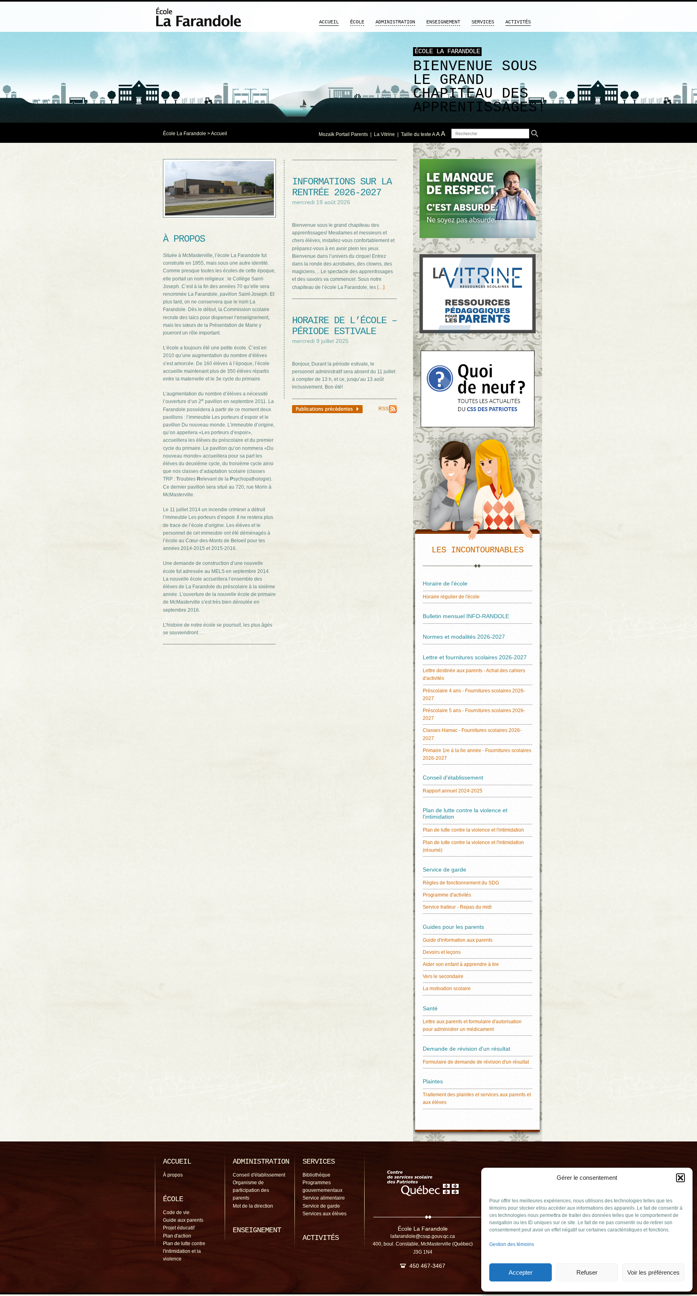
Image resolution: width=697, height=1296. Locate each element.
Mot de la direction (253, 1206)
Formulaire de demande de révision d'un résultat (476, 1062)
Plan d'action (177, 1236)
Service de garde (321, 1206)
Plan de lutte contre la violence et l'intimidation (473, 830)
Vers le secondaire (443, 976)
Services (483, 22)
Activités (518, 22)
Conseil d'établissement (259, 1175)
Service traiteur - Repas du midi (457, 907)
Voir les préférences (653, 1272)
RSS (383, 409)
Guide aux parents (183, 1220)
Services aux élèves (324, 1214)
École (357, 22)
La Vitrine (384, 134)
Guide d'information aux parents (457, 940)
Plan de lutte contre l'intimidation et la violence (184, 1251)
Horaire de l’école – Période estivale (344, 326)
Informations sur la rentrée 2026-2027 (342, 187)
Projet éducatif (178, 1228)
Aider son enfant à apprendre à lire (461, 964)
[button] (680, 1178)
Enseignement (443, 22)
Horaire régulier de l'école (451, 597)
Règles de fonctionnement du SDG (461, 883)
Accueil (329, 22)
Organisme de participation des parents (251, 1190)
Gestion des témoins (511, 1244)
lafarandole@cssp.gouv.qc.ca (422, 1236)
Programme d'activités (447, 895)
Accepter (520, 1272)
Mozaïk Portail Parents (343, 134)
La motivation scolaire (447, 988)
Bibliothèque (316, 1175)
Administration (395, 22)
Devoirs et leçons (442, 952)
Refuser (586, 1272)
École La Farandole (184, 133)
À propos (173, 1175)
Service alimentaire (324, 1198)
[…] (380, 287)
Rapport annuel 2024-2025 (452, 791)
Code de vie (176, 1212)
